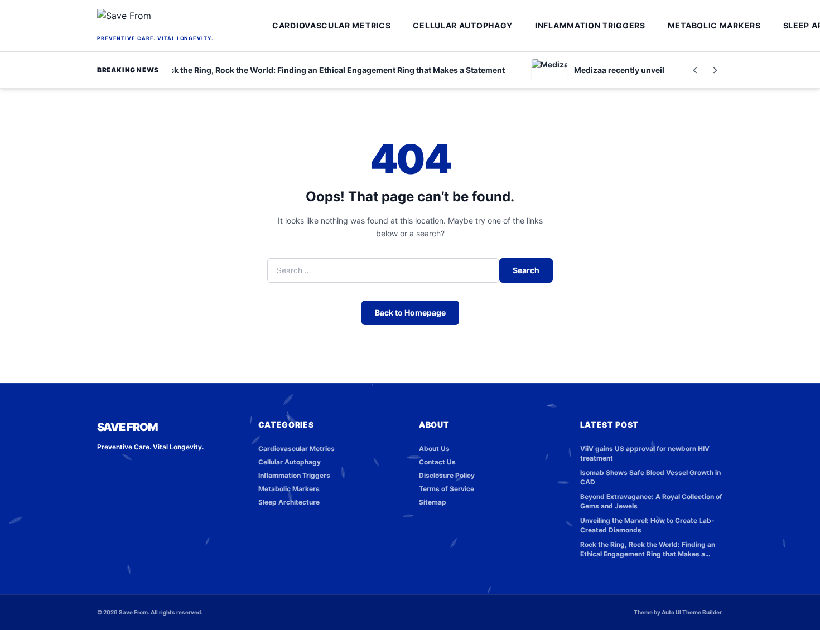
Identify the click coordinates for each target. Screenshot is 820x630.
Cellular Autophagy (463, 25)
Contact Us (437, 462)
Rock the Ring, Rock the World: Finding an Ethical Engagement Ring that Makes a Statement (647, 549)
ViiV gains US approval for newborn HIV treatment (645, 453)
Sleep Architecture (289, 502)
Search (526, 270)
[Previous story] (695, 70)
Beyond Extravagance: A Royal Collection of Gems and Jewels (651, 501)
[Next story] (715, 70)
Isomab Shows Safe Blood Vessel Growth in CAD (650, 477)
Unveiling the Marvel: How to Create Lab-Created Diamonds (647, 525)
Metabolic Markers (714, 25)
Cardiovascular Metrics (331, 25)
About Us (434, 448)
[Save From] (181, 20)
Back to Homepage (410, 312)
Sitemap (432, 502)
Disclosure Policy (447, 475)
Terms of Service (446, 488)
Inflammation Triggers (590, 25)
